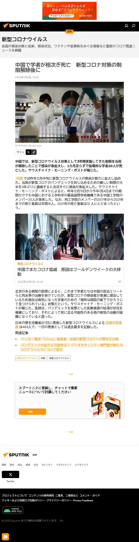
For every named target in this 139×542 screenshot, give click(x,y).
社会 (36, 464)
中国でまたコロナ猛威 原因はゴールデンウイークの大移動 (69, 272)
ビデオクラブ (81, 464)
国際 (4, 464)
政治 (20, 464)
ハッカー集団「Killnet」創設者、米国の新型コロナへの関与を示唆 (70, 339)
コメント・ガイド (90, 495)
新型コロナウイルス (30, 264)
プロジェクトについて (14, 495)
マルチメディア (63, 464)
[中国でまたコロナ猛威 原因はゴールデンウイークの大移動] (69, 237)
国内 (12, 464)
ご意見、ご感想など (66, 495)
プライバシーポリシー (59, 500)
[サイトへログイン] (126, 25)
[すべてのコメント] (5, 536)
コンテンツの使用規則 (41, 495)
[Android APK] (13, 511)
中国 (19, 178)
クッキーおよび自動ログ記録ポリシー (23, 500)
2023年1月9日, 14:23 (27, 77)
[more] (119, 281)
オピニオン (47, 464)
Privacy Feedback (83, 500)
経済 (28, 464)
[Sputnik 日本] (18, 28)
